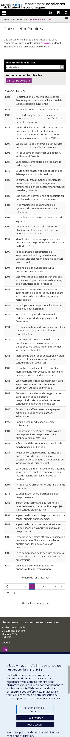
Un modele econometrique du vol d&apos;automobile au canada (34, 567)
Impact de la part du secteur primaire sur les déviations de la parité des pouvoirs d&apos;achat (39, 528)
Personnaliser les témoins (37, 709)
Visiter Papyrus (17, 80)
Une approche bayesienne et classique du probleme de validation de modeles (40, 197)
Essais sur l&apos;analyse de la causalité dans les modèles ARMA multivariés (39, 145)
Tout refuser (35, 718)
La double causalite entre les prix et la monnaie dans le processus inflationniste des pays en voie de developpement (39, 371)
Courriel (6, 642)
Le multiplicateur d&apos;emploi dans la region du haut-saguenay (38, 307)
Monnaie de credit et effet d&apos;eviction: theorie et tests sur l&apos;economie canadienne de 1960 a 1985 (40, 359)
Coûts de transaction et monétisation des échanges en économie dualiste (39, 172)
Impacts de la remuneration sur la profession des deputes (35, 269)
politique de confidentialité (35, 732)
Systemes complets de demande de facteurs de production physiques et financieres (36, 318)
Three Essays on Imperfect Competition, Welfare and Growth (38, 154)
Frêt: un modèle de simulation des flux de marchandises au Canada (39, 445)
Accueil (6, 19)
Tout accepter (35, 724)
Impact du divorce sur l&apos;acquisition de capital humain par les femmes (40, 517)
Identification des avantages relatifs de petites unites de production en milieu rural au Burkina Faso (40, 242)
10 (8, 592)
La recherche (20, 19)
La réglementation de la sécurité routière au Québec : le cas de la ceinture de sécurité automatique (40, 556)
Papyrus (46, 43)
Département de (44, 5)
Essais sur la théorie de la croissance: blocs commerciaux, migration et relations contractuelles (40, 330)
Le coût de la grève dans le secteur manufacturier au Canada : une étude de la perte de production (40, 118)
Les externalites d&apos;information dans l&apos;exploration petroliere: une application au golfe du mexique (39, 384)
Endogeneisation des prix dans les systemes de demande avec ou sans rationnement (36, 208)
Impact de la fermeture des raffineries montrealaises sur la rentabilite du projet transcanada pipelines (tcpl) (39, 506)
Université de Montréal (10, 4)
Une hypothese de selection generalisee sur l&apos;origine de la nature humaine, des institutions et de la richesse (39, 280)
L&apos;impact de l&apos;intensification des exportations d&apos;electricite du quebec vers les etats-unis (38, 434)
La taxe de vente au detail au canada (37, 109)
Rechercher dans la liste (20, 62)
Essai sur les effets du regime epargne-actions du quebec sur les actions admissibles (38, 413)
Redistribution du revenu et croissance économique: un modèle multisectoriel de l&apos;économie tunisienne (39, 100)
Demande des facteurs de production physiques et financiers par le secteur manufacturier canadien (37, 230)
